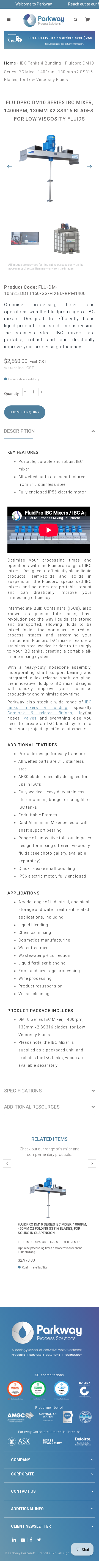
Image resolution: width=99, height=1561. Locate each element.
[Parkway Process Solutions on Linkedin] (15, 1539)
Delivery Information (74, 44)
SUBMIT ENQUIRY (25, 412)
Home (10, 63)
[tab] (49, 431)
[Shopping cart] (88, 19)
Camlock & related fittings (39, 713)
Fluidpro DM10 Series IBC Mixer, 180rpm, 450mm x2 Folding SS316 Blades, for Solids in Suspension (52, 1229)
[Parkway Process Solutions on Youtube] (24, 1539)
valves (30, 718)
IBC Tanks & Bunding (40, 63)
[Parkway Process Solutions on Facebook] (32, 1539)
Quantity (11, 393)
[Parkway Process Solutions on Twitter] (40, 1539)
